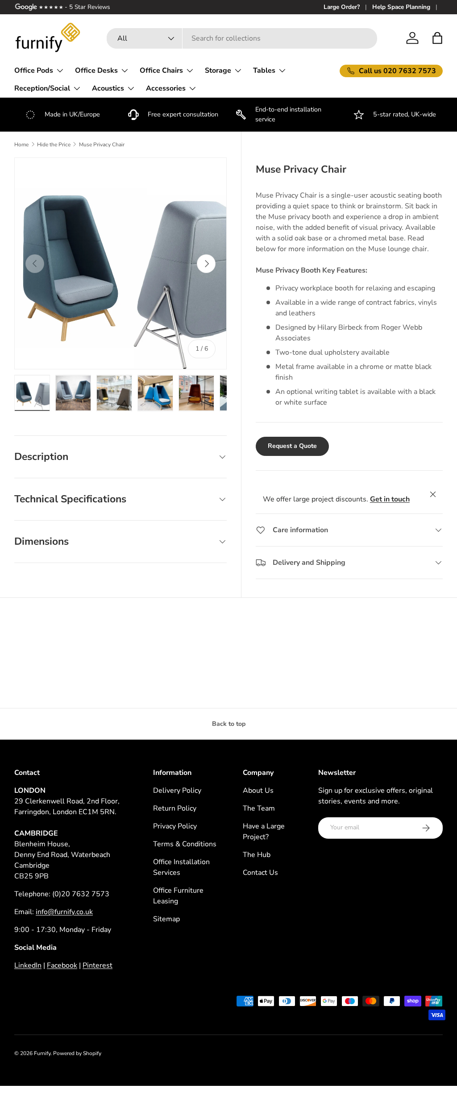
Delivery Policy (177, 790)
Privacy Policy (175, 826)
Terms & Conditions (184, 844)
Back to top (228, 724)
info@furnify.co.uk (64, 912)
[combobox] (242, 38)
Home (21, 144)
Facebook (62, 965)
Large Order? (342, 7)
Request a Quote (292, 446)
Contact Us (260, 873)
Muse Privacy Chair (102, 144)
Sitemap (166, 919)
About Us (258, 790)
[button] (437, 38)
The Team (259, 808)
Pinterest (97, 965)
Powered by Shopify (77, 1053)
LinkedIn (28, 965)
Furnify (42, 1053)
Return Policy (174, 808)
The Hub (256, 855)
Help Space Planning (401, 7)
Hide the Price (54, 144)
